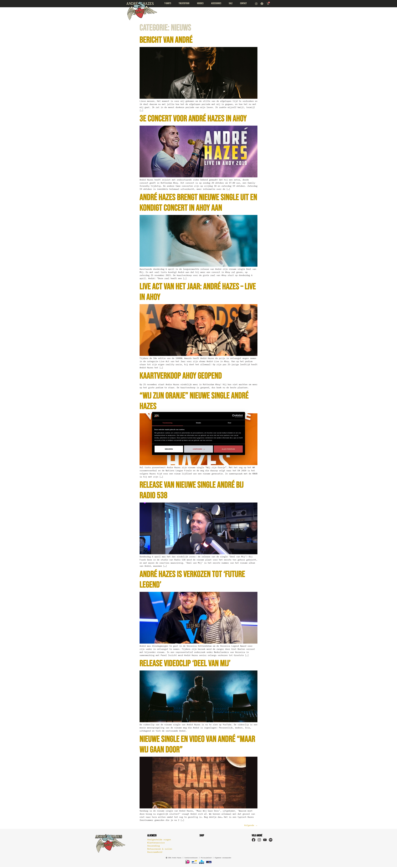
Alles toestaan (228, 449)
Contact (243, 3)
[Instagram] (256, 3)
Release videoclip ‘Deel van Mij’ (185, 663)
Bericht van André (166, 40)
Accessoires (216, 3)
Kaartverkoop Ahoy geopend (181, 376)
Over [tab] (229, 423)
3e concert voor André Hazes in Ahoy (193, 118)
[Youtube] (265, 840)
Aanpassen (197, 449)
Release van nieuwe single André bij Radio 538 (192, 490)
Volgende (250, 825)
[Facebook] (262, 3)
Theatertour (184, 3)
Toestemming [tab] (167, 423)
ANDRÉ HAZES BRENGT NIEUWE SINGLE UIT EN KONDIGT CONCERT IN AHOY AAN (198, 202)
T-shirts (167, 3)
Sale (231, 3)
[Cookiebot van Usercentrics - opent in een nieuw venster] (234, 415)
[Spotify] (270, 840)
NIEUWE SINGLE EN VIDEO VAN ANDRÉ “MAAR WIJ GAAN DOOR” (197, 744)
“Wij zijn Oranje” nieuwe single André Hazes (194, 401)
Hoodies (200, 3)
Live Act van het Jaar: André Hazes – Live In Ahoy (198, 291)
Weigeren (169, 449)
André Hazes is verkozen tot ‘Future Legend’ (192, 579)
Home (141, 10)
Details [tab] (198, 423)
